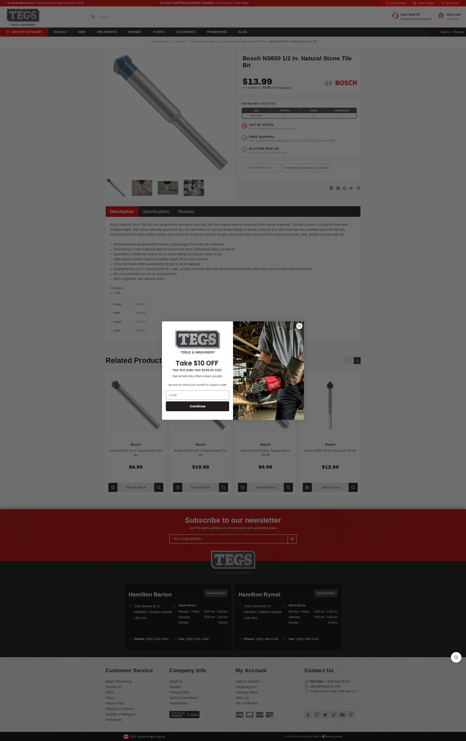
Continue (198, 406)
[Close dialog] (299, 326)
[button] (456, 657)
